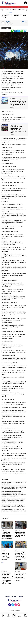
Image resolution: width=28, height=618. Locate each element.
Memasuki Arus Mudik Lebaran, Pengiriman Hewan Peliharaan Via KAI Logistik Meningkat (6, 535)
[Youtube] (18, 605)
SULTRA (15, 7)
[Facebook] (9, 605)
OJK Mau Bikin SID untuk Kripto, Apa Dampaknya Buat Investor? (20, 534)
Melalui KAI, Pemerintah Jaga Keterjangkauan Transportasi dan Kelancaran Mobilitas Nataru (13, 505)
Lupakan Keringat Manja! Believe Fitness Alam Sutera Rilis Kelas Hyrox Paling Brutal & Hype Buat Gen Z (20, 555)
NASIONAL (3, 7)
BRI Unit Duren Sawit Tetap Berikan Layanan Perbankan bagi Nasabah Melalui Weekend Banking (20, 576)
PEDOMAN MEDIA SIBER (11, 596)
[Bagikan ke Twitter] (18, 30)
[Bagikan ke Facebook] (15, 30)
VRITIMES (23, 474)
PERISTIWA (21, 7)
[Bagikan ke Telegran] (25, 30)
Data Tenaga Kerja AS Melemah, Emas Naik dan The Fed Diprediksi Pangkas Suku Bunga (13, 487)
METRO (10, 7)
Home (3, 616)
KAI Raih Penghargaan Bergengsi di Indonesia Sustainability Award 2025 (5, 555)
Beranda (3, 13)
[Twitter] (12, 605)
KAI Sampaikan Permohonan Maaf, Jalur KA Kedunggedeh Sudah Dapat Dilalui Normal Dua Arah (13, 511)
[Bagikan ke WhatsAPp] (22, 30)
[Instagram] (15, 605)
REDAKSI (21, 596)
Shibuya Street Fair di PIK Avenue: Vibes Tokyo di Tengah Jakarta (13, 483)
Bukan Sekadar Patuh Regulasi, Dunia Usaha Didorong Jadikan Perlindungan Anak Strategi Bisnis (18, 129)
